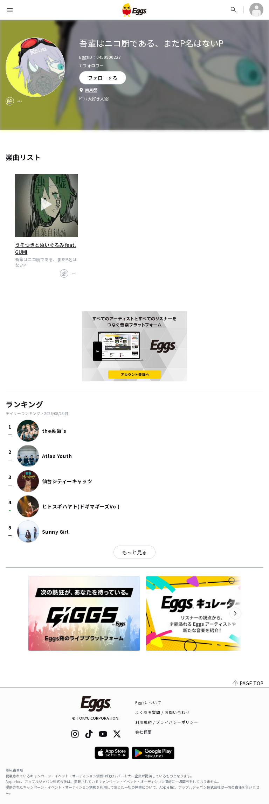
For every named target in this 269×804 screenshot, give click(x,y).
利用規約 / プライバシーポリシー (167, 722)
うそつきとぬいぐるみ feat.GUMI (45, 248)
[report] (19, 101)
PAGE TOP (251, 683)
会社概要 (143, 732)
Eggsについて (148, 702)
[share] (10, 101)
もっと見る (134, 552)
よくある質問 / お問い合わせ (162, 712)
